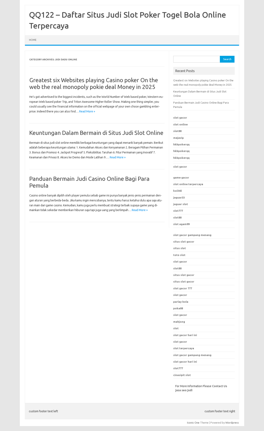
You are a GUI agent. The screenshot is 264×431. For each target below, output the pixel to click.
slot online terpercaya (188, 184)
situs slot (179, 248)
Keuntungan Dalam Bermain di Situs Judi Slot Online (96, 133)
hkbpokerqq (181, 144)
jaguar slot (180, 204)
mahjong (179, 321)
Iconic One (193, 422)
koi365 (177, 190)
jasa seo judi (183, 390)
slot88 (177, 131)
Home (33, 40)
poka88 (178, 308)
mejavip (178, 137)
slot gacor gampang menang (192, 235)
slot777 (178, 210)
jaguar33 (179, 197)
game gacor (181, 177)
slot (176, 328)
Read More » (87, 111)
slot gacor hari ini (185, 335)
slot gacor (180, 117)
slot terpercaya (183, 348)
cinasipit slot (182, 375)
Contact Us (219, 386)
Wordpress (232, 422)
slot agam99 (181, 224)
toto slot (179, 254)
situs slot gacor (183, 241)
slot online (180, 124)
